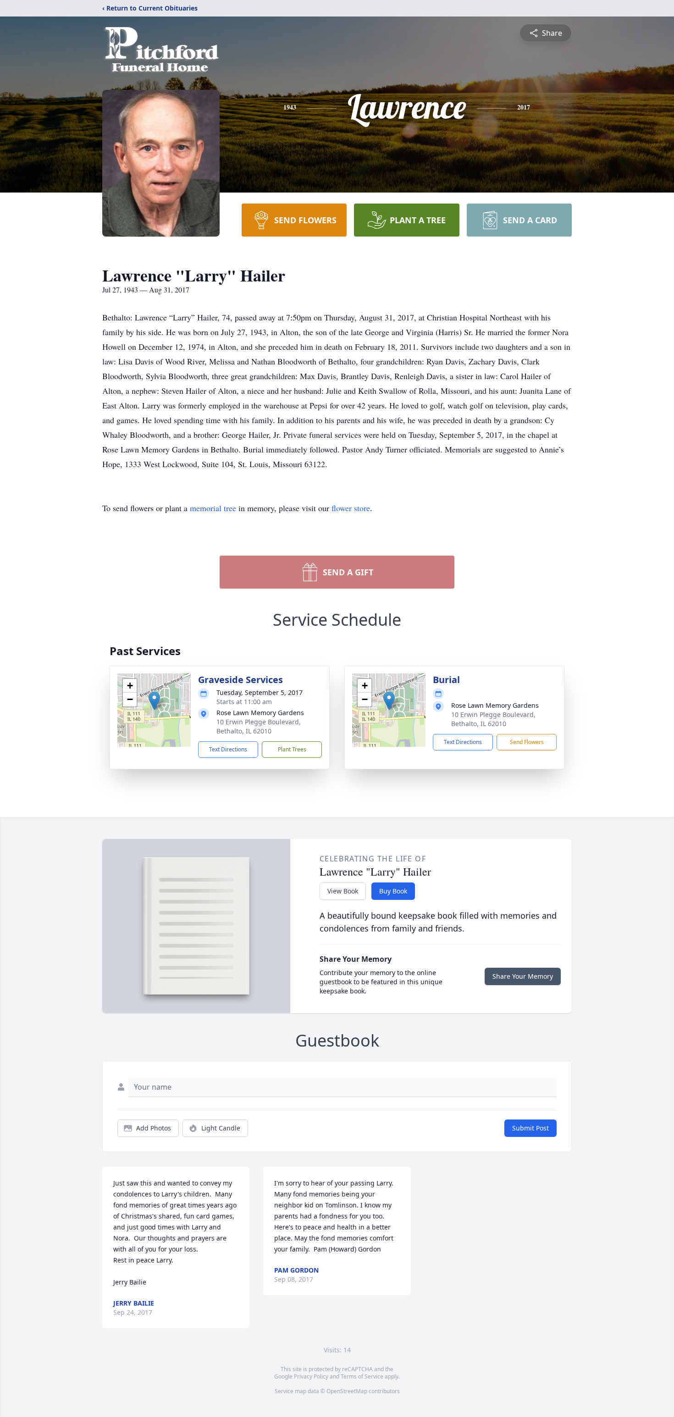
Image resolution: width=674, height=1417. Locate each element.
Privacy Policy (311, 1376)
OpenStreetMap (346, 1391)
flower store (350, 507)
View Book (342, 891)
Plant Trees (292, 749)
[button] (154, 700)
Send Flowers (527, 742)
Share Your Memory (522, 976)
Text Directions (228, 749)
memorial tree (213, 507)
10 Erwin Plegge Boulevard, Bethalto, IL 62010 (258, 726)
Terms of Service (362, 1376)
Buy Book (393, 891)
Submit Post (530, 1128)
